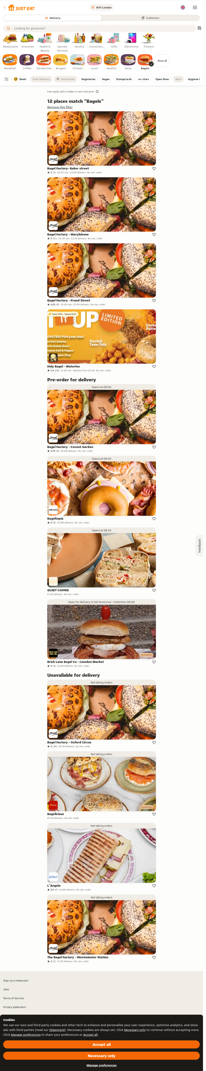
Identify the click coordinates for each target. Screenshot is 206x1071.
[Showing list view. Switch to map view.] (199, 28)
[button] (19, 7)
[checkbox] (10, 62)
